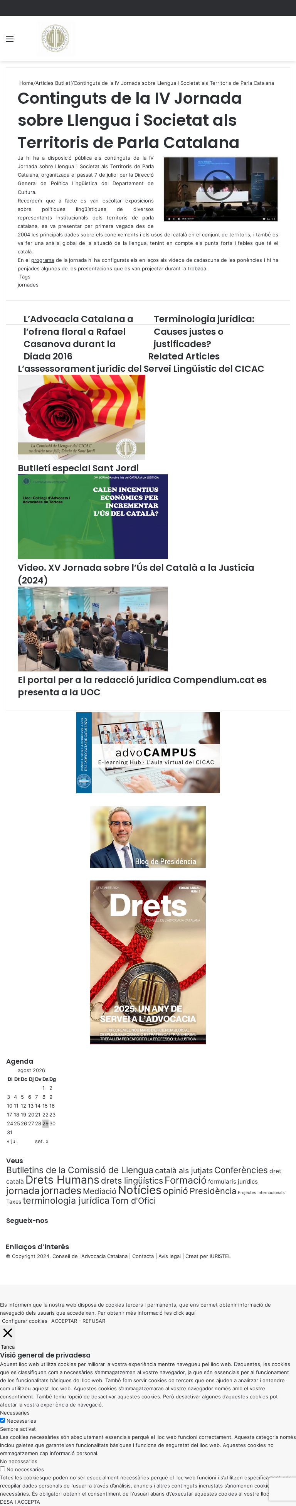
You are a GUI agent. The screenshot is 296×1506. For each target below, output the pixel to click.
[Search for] (286, 41)
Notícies (139, 1190)
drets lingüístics (132, 1180)
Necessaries (21, 1421)
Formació (186, 1180)
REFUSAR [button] (93, 1321)
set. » (42, 1141)
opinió (175, 1191)
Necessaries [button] (15, 1413)
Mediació (99, 1191)
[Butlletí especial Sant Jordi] (81, 458)
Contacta (143, 1256)
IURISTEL (220, 1256)
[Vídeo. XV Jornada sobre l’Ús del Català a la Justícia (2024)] (93, 557)
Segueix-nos (27, 1220)
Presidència (213, 1191)
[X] (2, 1272)
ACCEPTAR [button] (64, 1321)
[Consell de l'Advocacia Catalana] (55, 38)
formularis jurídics (233, 1181)
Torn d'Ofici (133, 1201)
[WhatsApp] (4, 1272)
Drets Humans (62, 1179)
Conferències (241, 1170)
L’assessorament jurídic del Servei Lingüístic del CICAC (141, 369)
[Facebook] (1, 1272)
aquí (190, 1313)
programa (42, 260)
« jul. (12, 1141)
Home (26, 83)
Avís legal (169, 1256)
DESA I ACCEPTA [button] (20, 1502)
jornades (28, 285)
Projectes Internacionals (261, 1192)
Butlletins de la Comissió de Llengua (79, 1170)
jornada (23, 1190)
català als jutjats (184, 1170)
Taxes (13, 1201)
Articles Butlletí (53, 83)
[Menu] (9, 41)
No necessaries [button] (18, 1461)
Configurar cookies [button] (24, 1321)
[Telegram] (5, 1272)
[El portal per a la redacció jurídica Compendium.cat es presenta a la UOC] (93, 669)
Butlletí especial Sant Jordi (78, 468)
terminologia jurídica (66, 1200)
